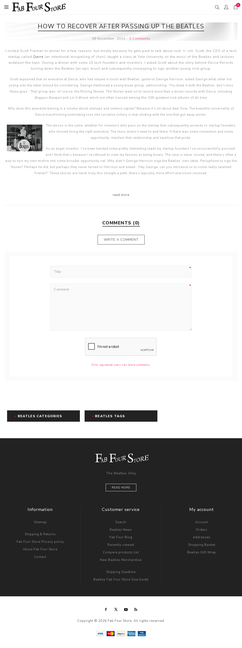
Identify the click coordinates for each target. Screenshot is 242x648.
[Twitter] (116, 609)
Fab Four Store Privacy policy (40, 542)
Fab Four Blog (120, 537)
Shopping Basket (201, 545)
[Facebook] (106, 609)
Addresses (201, 537)
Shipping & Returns (40, 534)
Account (201, 522)
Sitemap (40, 522)
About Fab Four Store (40, 549)
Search (120, 522)
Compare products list (121, 552)
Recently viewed (121, 545)
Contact (40, 557)
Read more (121, 487)
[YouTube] (126, 609)
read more (121, 195)
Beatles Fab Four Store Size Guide (120, 579)
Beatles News (121, 530)
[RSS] (136, 609)
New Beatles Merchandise (121, 560)
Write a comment (121, 239)
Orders (201, 530)
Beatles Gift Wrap (201, 552)
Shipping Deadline (121, 572)
